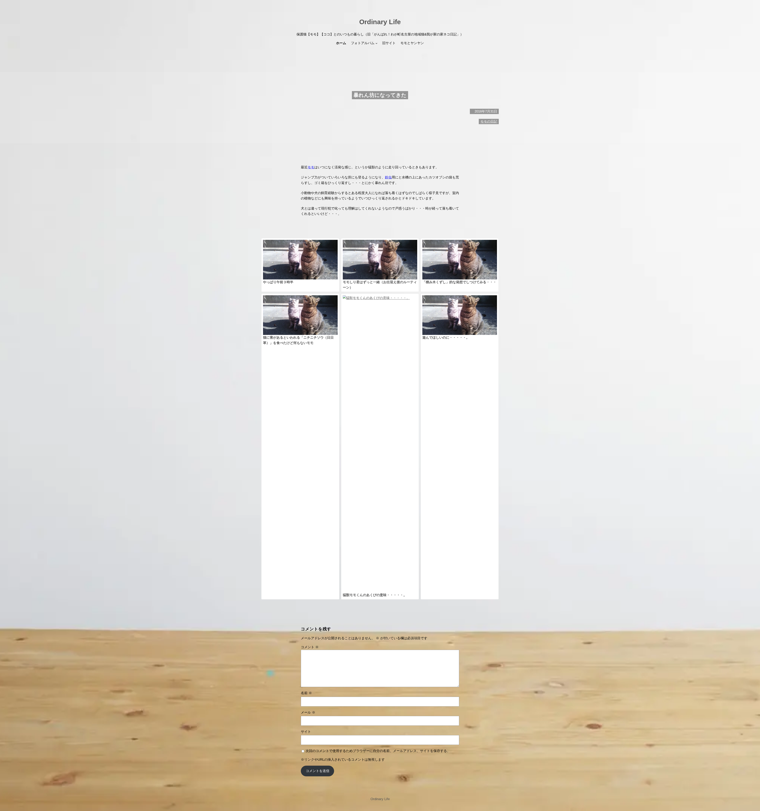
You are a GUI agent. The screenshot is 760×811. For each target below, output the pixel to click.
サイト (306, 732)
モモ (311, 167)
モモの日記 (488, 121)
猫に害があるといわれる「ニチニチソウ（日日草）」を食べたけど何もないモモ (298, 340)
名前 (306, 693)
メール (308, 712)
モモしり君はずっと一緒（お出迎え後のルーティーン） (380, 284)
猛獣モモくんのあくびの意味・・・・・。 (375, 595)
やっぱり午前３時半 (278, 282)
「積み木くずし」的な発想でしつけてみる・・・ (459, 282)
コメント (310, 647)
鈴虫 (388, 177)
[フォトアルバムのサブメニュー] (376, 43)
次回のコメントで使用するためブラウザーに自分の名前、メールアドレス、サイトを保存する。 (378, 751)
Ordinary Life (380, 22)
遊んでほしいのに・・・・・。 (445, 337)
